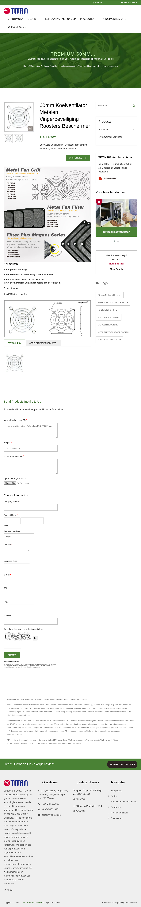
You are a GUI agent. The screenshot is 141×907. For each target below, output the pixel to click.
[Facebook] (5, 890)
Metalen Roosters (108, 325)
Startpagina (16, 19)
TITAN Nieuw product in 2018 (87, 806)
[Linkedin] (11, 890)
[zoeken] (93, 2)
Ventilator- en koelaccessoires (64, 66)
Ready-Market (131, 902)
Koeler (65, 740)
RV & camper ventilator (110, 137)
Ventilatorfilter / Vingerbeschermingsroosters (98, 66)
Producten (87, 19)
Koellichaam (33, 743)
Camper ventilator (45, 740)
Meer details (116, 269)
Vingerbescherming (108, 317)
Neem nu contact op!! (122, 764)
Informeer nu (79, 158)
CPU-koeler (57, 740)
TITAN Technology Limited (31, 902)
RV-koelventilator (113, 19)
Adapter (116, 740)
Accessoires (80, 740)
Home (26, 66)
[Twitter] (8, 890)
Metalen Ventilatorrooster (113, 332)
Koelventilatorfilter (109, 295)
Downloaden (111, 178)
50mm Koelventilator (109, 340)
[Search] (134, 105)
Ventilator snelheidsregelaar (17, 743)
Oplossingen (16, 27)
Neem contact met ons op (60, 19)
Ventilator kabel (106, 740)
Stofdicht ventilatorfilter (113, 302)
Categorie (34, 66)
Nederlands (130, 3)
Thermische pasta (93, 740)
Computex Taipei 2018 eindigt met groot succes (87, 792)
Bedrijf (33, 19)
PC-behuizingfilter (108, 310)
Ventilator (71, 740)
